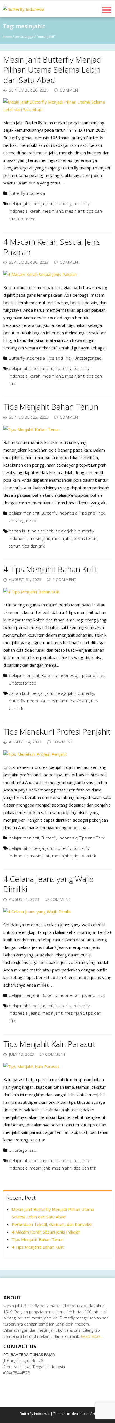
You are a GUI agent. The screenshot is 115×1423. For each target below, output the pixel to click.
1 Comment (64, 579)
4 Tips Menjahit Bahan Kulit (50, 569)
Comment (70, 90)
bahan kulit (19, 531)
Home (7, 36)
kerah (35, 211)
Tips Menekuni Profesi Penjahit (56, 731)
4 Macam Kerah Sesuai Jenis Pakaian (51, 246)
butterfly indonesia (27, 701)
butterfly (63, 203)
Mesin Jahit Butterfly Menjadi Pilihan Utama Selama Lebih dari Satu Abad (53, 69)
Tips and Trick (59, 358)
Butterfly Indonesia (27, 193)
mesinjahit (75, 211)
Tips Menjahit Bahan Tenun (50, 406)
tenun (14, 546)
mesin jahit (52, 211)
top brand (26, 218)
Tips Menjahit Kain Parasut (49, 1043)
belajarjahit (43, 203)
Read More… (92, 1336)
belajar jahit (20, 203)
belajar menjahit (24, 513)
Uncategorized (88, 358)
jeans (35, 1013)
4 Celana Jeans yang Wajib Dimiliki (48, 884)
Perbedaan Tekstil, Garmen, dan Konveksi (52, 1224)
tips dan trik (33, 546)
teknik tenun (85, 538)
